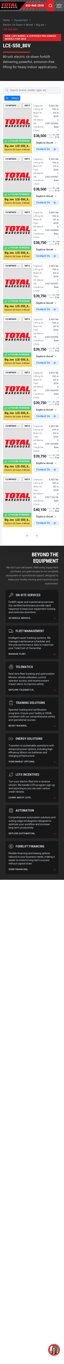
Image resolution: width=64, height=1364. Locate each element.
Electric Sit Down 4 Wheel (18, 24)
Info (27, 105)
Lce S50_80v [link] (10, 29)
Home (6, 20)
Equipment (21, 20)
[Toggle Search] (50, 5)
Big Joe (40, 24)
